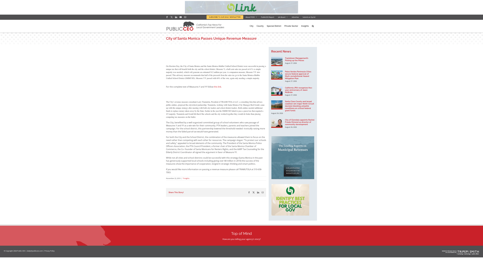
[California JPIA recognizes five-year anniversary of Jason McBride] (277, 91)
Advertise (295, 17)
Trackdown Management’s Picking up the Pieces (296, 59)
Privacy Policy (49, 251)
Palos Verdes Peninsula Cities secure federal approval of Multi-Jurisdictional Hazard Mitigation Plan (298, 75)
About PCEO (250, 17)
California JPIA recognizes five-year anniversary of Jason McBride (298, 90)
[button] (313, 26)
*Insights (186, 178)
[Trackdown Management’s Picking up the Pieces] (277, 61)
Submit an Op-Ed (309, 17)
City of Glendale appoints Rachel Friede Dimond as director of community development (299, 122)
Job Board (281, 17)
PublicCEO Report (267, 17)
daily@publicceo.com (35, 251)
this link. (218, 86)
